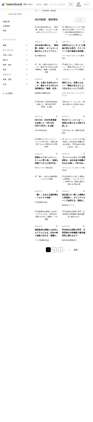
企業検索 (6, 26)
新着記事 (6, 21)
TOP (36, 10)
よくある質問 (7, 93)
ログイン (86, 4)
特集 (4, 30)
